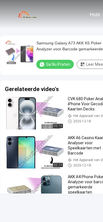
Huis (95, 14)
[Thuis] (28, 14)
